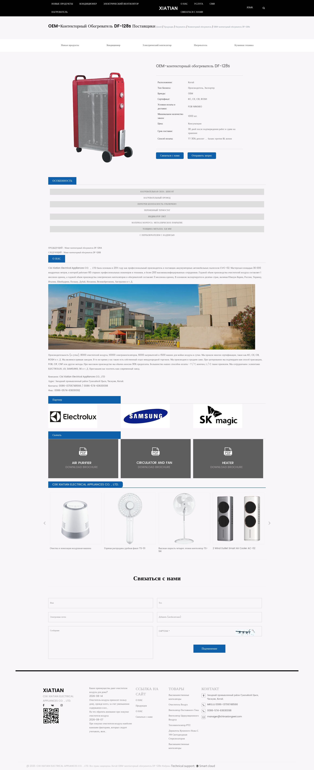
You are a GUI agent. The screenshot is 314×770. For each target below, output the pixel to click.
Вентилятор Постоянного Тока (184, 710)
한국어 (259, 10)
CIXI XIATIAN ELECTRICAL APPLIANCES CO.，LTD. (62, 766)
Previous (44, 523)
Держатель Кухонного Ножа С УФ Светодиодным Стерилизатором (183, 735)
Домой (159, 26)
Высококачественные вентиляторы (179, 697)
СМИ (212, 4)
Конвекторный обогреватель (199, 26)
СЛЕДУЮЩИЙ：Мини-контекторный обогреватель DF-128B (74, 252)
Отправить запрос (202, 156)
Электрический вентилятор (121, 4)
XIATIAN (53, 690)
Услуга (198, 4)
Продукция (168, 26)
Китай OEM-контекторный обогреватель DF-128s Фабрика (141, 766)
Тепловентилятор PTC (180, 725)
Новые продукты (62, 4)
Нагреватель (60, 12)
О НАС (184, 4)
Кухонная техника (244, 45)
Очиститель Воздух (178, 705)
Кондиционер (88, 4)
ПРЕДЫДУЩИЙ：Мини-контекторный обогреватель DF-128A (75, 248)
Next (269, 523)
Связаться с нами (192, 12)
